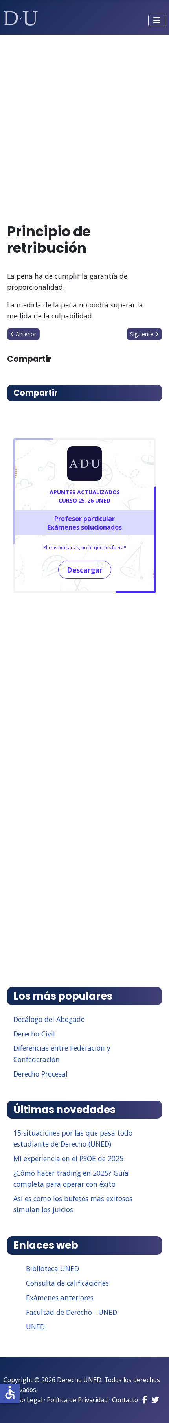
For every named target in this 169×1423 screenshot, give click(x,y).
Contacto (125, 1399)
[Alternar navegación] (156, 20)
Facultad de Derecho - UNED (71, 1312)
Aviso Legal (26, 1399)
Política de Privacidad (77, 1399)
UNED (35, 1326)
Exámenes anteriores (60, 1297)
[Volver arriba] (154, 1407)
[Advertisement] (84, 125)
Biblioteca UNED (52, 1268)
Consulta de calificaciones (67, 1283)
